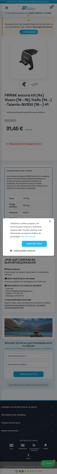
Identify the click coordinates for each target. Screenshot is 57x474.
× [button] (50, 221)
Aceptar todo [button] (34, 243)
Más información (27, 236)
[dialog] (28, 237)
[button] (22, 250)
